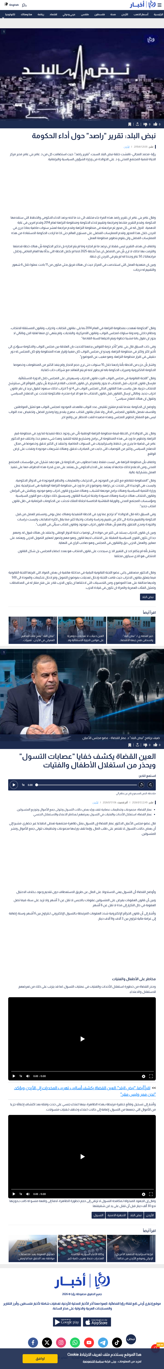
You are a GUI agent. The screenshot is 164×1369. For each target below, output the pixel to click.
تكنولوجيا (10, 14)
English (14, 4)
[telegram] (103, 1343)
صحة (113, 14)
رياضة (41, 14)
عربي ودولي (69, 14)
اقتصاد (53, 14)
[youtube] (89, 1343)
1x (23, 784)
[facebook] (33, 1343)
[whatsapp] (75, 1343)
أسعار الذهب (141, 14)
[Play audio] (14, 785)
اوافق (40, 1359)
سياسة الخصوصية (93, 1361)
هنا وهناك (26, 14)
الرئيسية (158, 14)
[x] (47, 1343)
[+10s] (150, 784)
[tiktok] (117, 1343)
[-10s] (141, 784)
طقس (85, 14)
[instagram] (61, 1343)
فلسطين (99, 14)
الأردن (124, 14)
